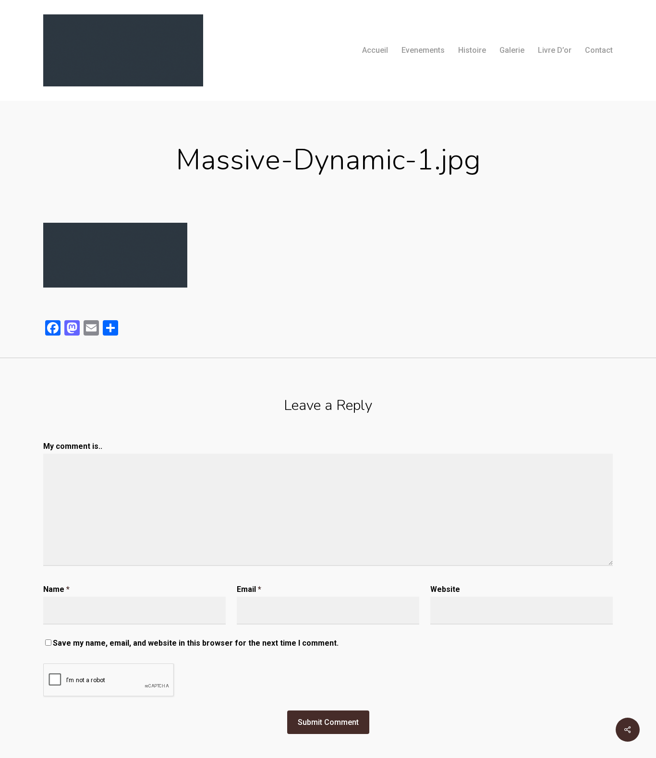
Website (445, 589)
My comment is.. (72, 446)
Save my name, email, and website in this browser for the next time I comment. (196, 643)
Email (249, 589)
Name (56, 589)
